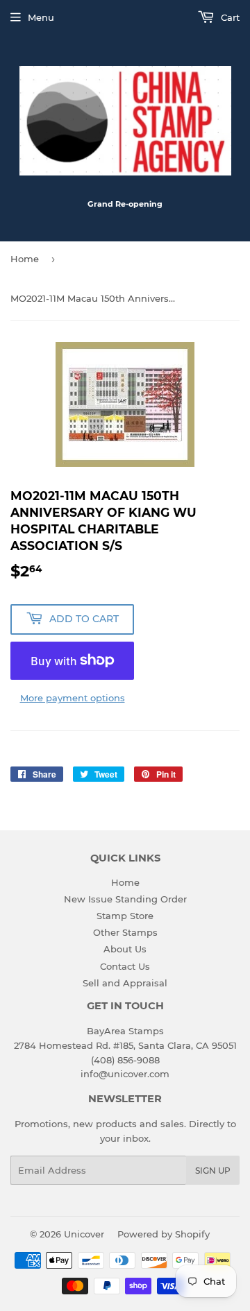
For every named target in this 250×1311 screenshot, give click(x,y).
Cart (229, 17)
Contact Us (125, 966)
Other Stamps (125, 932)
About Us (125, 948)
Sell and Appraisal (125, 982)
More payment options (72, 697)
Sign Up (213, 1170)
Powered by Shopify (163, 1234)
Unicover (84, 1234)
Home (24, 258)
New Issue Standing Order (125, 899)
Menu (41, 17)
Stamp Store (125, 915)
